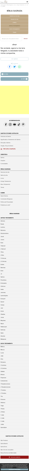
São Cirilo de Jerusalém (7, 450)
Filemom (3, 399)
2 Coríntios (3, 368)
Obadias (3, 314)
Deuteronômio (4, 233)
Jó (25, 4)
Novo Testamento (14, 29)
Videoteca (4, 154)
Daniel (2, 302)
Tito (2, 396)
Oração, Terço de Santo (7, 146)
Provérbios (3, 280)
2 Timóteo (3, 393)
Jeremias (3, 292)
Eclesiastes (4, 283)
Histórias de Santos (6, 136)
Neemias (3, 267)
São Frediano (4, 440)
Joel (2, 308)
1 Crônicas (3, 258)
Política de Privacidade (7, 202)
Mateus (3, 346)
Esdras (2, 264)
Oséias (2, 305)
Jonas (2, 317)
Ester (2, 270)
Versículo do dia (14, 16)
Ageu (2, 333)
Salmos (2, 277)
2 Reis (2, 255)
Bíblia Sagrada (10, 4)
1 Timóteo (3, 390)
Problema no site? (5, 205)
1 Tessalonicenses (5, 384)
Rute (2, 243)
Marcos (2, 349)
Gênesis (3, 221)
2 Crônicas (3, 261)
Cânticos (3, 286)
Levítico (3, 227)
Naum (2, 323)
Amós (2, 311)
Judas (2, 424)
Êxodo (2, 224)
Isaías (2, 289)
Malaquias (3, 339)
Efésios (2, 374)
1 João (2, 415)
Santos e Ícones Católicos (9, 133)
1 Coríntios (3, 365)
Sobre (3, 193)
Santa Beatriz (4, 443)
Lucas (2, 353)
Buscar (25, 38)
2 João (2, 418)
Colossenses (4, 381)
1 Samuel (3, 246)
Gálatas (3, 371)
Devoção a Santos (5, 142)
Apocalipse (4, 427)
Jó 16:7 (3, 6)
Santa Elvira (4, 446)
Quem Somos (4, 196)
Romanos (3, 362)
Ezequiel (3, 298)
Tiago (2, 405)
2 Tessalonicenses (5, 387)
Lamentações (4, 295)
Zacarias (3, 336)
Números (3, 230)
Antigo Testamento (21, 4)
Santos (2, 157)
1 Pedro (2, 409)
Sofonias (3, 330)
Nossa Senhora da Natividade (8, 453)
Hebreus (3, 402)
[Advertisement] (14, 100)
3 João (2, 421)
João (2, 356)
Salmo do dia (14, 19)
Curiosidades (4, 163)
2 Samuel (3, 249)
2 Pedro (3, 412)
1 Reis (2, 252)
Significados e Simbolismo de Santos (10, 139)
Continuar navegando (14, 469)
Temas (14, 32)
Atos (2, 359)
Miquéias (3, 320)
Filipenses (3, 377)
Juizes (2, 239)
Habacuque (4, 326)
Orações (3, 160)
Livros (14, 4)
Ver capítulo (14, 59)
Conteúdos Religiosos (6, 199)
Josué (2, 236)
